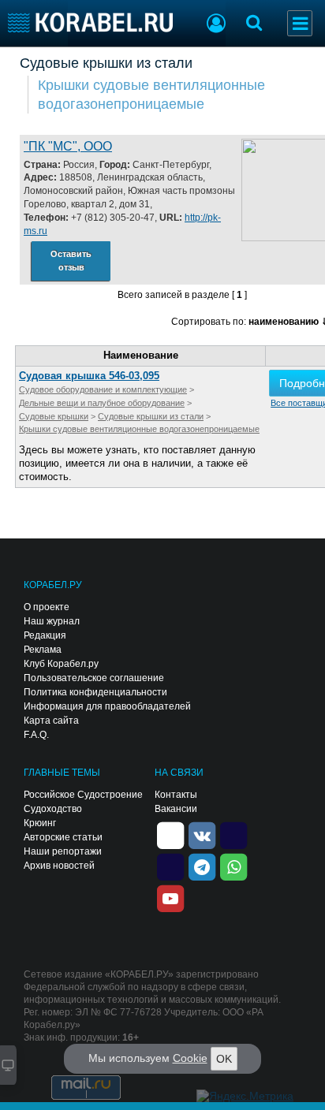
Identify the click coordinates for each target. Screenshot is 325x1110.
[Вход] (216, 25)
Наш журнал (52, 621)
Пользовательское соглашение (94, 678)
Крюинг (40, 823)
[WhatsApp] (233, 865)
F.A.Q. (36, 734)
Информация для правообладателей (107, 706)
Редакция (45, 635)
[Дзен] (170, 834)
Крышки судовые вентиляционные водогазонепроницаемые (151, 94)
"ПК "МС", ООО (68, 146)
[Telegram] (202, 865)
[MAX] (170, 865)
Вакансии (176, 808)
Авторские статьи (63, 837)
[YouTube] (170, 897)
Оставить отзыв (71, 260)
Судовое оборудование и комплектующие (103, 389)
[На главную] (90, 22)
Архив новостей (59, 865)
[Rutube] (233, 834)
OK (224, 1058)
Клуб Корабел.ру (61, 663)
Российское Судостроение (83, 794)
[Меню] (299, 23)
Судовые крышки (53, 416)
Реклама (43, 649)
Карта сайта (51, 720)
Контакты (176, 794)
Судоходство (53, 808)
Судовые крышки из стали (106, 63)
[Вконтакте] (202, 834)
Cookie (190, 1058)
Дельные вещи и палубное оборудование (102, 403)
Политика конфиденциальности (95, 692)
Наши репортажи (63, 851)
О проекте (46, 607)
